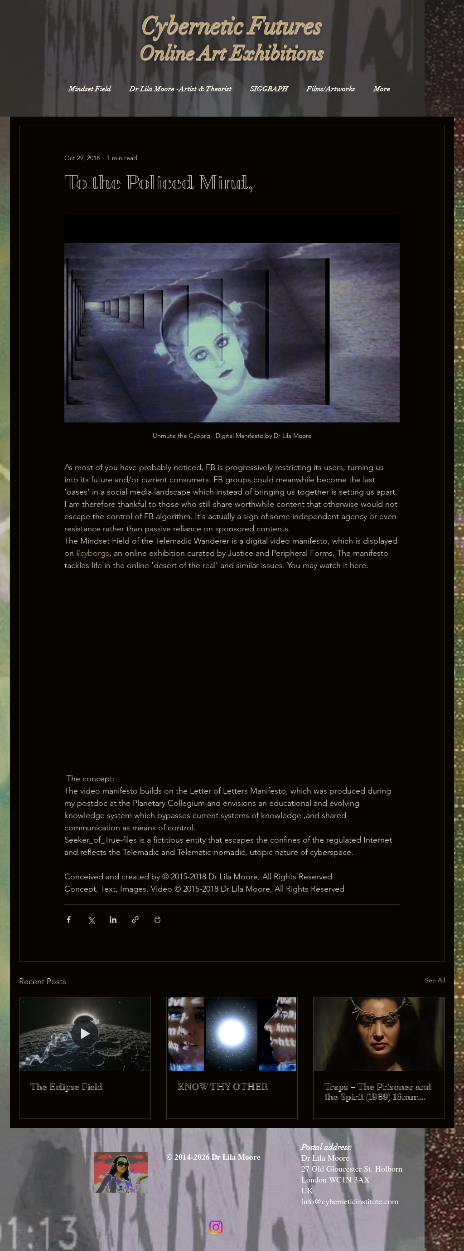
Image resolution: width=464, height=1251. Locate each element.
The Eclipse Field (66, 1087)
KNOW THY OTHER (223, 1087)
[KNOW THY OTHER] (232, 1034)
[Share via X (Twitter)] (91, 919)
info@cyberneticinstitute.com (349, 1201)
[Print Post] (157, 919)
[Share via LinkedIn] (113, 919)
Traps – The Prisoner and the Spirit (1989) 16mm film (377, 1092)
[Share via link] (135, 919)
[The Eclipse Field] (84, 1034)
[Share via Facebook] (68, 919)
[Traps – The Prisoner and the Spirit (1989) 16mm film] (379, 1034)
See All (435, 980)
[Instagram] (216, 1227)
